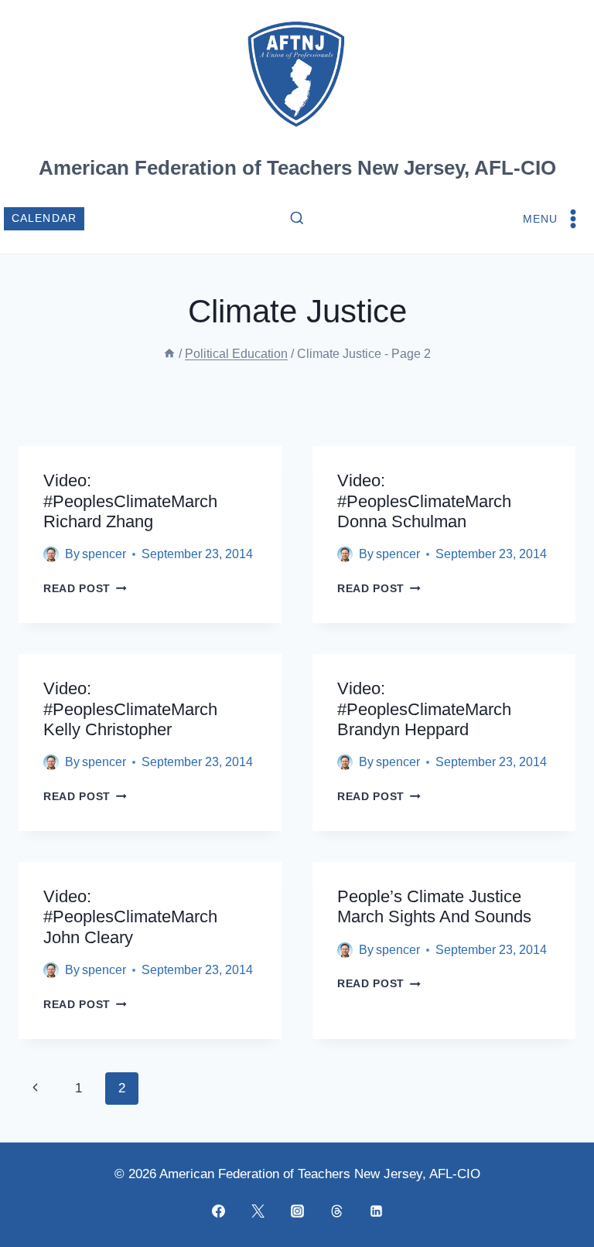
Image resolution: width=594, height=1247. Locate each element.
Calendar (44, 218)
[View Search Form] (297, 219)
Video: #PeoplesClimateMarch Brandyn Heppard (424, 709)
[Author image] (51, 554)
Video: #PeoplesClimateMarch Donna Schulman (424, 501)
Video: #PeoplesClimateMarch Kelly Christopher (130, 709)
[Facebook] (218, 1211)
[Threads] (336, 1211)
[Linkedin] (376, 1211)
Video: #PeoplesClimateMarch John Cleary (130, 917)
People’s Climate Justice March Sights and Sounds (434, 906)
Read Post (85, 589)
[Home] (169, 353)
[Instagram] (297, 1211)
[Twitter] (257, 1211)
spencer (104, 553)
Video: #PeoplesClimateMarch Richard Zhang (130, 501)
